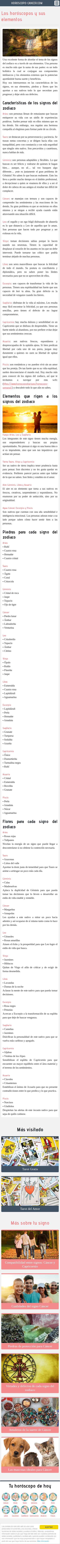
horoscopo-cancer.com (26, 3)
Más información (43, 1541)
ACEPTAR (49, 1527)
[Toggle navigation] (56, 3)
